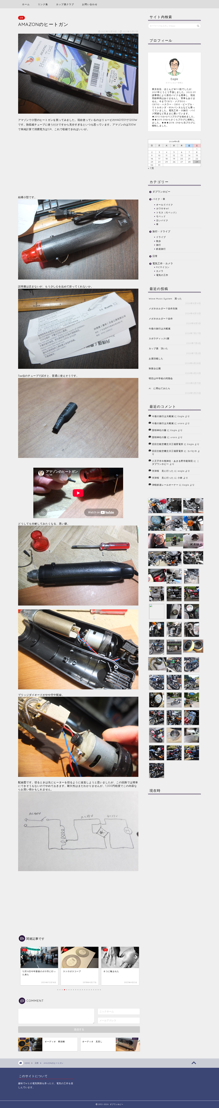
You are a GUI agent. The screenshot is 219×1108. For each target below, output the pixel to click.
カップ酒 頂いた (158, 348)
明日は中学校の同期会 (161, 378)
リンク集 (43, 4)
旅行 (158, 244)
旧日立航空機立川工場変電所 (167, 444)
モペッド (161, 216)
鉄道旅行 (161, 248)
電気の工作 (162, 275)
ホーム (26, 4)
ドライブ (161, 237)
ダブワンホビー (161, 191)
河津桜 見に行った (163, 470)
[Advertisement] (78, 163)
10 (159, 155)
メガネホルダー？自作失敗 (163, 308)
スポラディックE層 (159, 338)
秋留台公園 (155, 368)
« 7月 (151, 168)
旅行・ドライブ (161, 231)
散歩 (158, 241)
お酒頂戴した (156, 358)
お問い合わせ (89, 4)
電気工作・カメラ (162, 263)
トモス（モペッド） (167, 212)
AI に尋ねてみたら (159, 388)
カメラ (159, 271)
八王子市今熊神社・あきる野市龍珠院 (172, 461)
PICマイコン (162, 267)
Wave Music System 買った (165, 298)
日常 (21, 18)
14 (189, 155)
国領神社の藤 (159, 430)
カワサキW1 (162, 208)
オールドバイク (164, 204)
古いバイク (162, 220)
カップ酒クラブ (65, 4)
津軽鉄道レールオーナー (165, 484)
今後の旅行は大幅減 (159, 328)
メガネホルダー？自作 (161, 318)
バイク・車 (158, 199)
